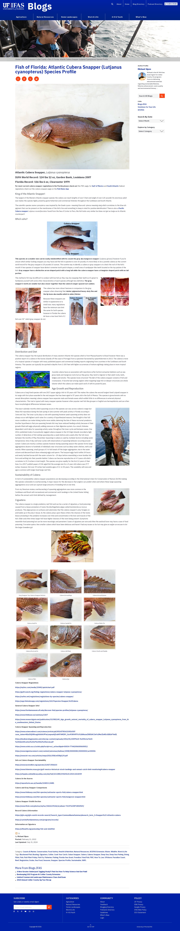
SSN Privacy (138, 904)
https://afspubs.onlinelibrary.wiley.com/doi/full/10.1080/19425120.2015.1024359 (48, 774)
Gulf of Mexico (98, 186)
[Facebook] (14, 911)
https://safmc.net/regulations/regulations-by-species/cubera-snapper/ (44, 696)
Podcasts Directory (107, 910)
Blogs (40, 6)
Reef (17, 860)
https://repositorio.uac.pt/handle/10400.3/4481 (34, 783)
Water (107, 852)
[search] (162, 96)
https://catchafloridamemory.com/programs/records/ (37, 820)
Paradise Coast (119, 857)
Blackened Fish (26, 854)
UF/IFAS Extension (97, 852)
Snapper (54, 860)
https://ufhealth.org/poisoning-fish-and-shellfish (35, 829)
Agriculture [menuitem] (21, 17)
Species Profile (65, 860)
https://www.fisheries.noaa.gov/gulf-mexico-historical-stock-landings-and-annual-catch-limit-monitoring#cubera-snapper (65, 769)
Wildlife (114, 852)
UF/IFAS (141, 110)
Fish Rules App (63, 189)
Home (127, 4)
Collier (50, 854)
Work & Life (122, 852)
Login (102, 918)
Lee (102, 857)
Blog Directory (138, 4)
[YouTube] (25, 911)
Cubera (84, 854)
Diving (126, 854)
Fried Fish (85, 857)
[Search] (112, 4)
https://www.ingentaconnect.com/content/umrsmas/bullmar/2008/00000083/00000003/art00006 (55, 751)
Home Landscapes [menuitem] (69, 17)
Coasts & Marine (29, 852)
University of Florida (143, 927)
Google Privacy (139, 907)
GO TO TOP (90, 927)
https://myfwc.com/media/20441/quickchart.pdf (34, 687)
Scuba (31, 860)
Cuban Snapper (74, 854)
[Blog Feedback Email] (29, 911)
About (119, 4)
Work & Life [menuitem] (93, 17)
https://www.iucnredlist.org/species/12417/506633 (36, 765)
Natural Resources (81, 852)
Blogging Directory (107, 907)
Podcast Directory (155, 4)
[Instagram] (33, 911)
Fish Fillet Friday (30, 857)
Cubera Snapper (93, 854)
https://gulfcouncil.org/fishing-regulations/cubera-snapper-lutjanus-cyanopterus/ (48, 692)
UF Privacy (138, 902)
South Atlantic (113, 186)
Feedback (104, 904)
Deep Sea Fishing (116, 854)
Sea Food (39, 860)
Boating (36, 854)
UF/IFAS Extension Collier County (34, 59)
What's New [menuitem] (141, 17)
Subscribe (172, 4)
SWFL (84, 860)
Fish (21, 857)
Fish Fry (41, 857)
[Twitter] (18, 911)
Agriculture (70, 902)
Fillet (17, 857)
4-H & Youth (70, 912)
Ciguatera (44, 854)
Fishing (55, 857)
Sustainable (76, 860)
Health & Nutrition (66, 852)
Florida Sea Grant (66, 857)
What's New (104, 915)
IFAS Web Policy (140, 910)
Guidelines (104, 912)
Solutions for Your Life (147, 107)
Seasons (46, 860)
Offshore (108, 857)
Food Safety (53, 852)
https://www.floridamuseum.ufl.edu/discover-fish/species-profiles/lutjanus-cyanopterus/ (51, 710)
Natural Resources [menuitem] (45, 17)
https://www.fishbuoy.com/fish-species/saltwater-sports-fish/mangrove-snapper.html (50, 797)
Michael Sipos (144, 69)
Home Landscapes (73, 907)
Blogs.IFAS (142, 104)
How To (97, 857)
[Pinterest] (21, 911)
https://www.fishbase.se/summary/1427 (31, 715)
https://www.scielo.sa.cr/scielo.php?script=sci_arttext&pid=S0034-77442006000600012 (51, 746)
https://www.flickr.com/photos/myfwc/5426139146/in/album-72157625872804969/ (49, 806)
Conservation (42, 852)
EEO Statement (140, 912)
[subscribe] (49, 907)
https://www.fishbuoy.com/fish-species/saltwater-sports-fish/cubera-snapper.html (49, 792)
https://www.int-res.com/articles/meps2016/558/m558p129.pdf (41, 756)
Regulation (24, 860)
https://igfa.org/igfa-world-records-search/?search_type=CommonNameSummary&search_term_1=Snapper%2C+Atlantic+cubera (68, 815)
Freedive (77, 857)
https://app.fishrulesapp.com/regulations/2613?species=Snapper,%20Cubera (46, 701)
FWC (92, 857)
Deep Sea (105, 854)
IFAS (150, 927)
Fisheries (48, 857)
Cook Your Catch (60, 854)
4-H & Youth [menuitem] (117, 17)
